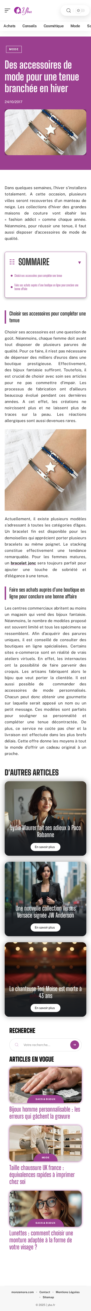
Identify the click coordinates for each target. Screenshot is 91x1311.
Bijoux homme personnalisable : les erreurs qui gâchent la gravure (44, 1112)
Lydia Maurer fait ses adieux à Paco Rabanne (45, 831)
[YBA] (23, 10)
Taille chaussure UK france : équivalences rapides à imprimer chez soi (42, 1174)
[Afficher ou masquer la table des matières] (65, 262)
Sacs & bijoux (45, 1099)
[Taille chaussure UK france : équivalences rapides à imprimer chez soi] (45, 1143)
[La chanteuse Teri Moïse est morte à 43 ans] (45, 979)
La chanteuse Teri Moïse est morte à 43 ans (45, 992)
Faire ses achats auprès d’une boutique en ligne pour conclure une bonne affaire (46, 287)
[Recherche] (68, 10)
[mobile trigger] (9, 10)
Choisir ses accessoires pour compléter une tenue (38, 276)
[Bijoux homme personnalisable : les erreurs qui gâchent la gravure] (45, 1085)
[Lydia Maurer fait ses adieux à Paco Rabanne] (45, 818)
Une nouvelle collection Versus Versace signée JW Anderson (46, 911)
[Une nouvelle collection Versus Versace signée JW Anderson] (45, 899)
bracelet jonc (23, 563)
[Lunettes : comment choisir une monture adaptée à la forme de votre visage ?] (45, 1209)
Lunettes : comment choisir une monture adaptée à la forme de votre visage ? (41, 1240)
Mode (14, 49)
